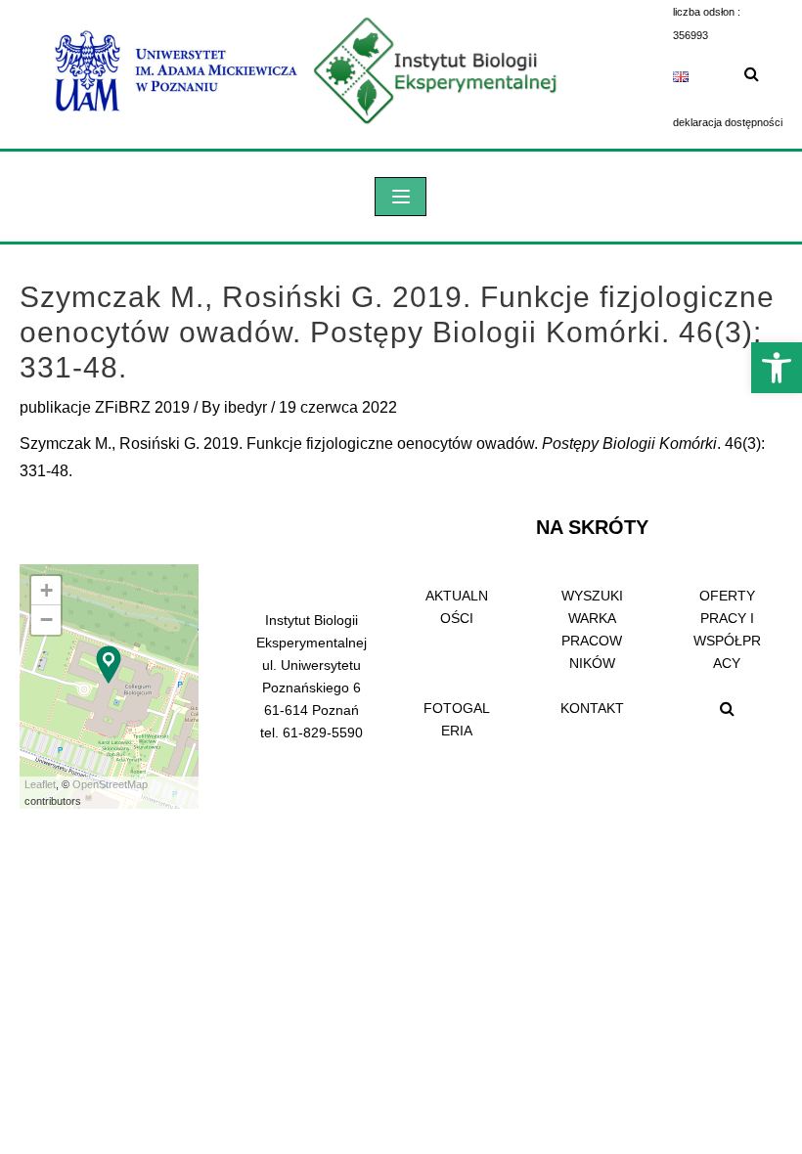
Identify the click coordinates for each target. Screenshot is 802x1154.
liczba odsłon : (706, 12)
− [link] (46, 619)
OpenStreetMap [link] (110, 784)
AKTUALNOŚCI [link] (456, 607)
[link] (776, 367)
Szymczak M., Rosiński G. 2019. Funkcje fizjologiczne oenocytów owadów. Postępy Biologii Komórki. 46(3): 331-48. (397, 332)
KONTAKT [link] (592, 708)
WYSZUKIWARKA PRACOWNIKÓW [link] (592, 629)
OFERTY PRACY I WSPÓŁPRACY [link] (727, 629)
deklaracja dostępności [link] (727, 122)
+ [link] (46, 590)
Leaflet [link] (40, 784)
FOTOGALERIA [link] (456, 719)
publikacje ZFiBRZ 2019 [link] (105, 407)
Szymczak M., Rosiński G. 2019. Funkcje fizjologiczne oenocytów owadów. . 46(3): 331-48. (392, 457)
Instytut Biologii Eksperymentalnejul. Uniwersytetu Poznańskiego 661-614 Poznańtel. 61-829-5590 (311, 676)
